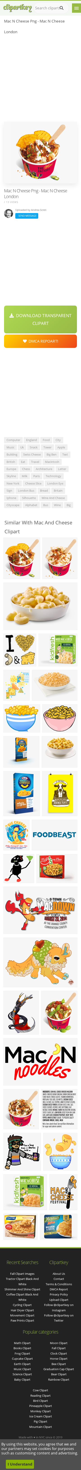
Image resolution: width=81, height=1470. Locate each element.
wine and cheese (53, 498)
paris (36, 476)
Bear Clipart (59, 1374)
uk (22, 447)
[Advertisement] (40, 79)
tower (47, 447)
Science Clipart (22, 1374)
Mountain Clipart (40, 1427)
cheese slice (33, 483)
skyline (11, 476)
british (11, 462)
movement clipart (22, 1315)
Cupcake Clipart (22, 1359)
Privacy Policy (59, 1294)
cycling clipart (22, 1305)
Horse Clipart (59, 1359)
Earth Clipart (22, 1364)
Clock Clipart (58, 1353)
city (58, 440)
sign (9, 491)
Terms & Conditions (59, 1284)
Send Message (26, 215)
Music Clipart (22, 1369)
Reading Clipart (40, 1396)
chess (26, 469)
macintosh (52, 462)
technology (53, 476)
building (12, 454)
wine (57, 505)
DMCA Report (59, 1289)
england (31, 440)
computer (13, 440)
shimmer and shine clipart (22, 1289)
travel (35, 462)
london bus (26, 491)
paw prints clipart (22, 1320)
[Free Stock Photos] (17, 7)
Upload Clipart (58, 1300)
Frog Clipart (22, 1353)
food (46, 440)
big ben (51, 454)
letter (62, 469)
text (65, 454)
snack (34, 447)
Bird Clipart (40, 1401)
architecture (44, 469)
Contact (59, 1279)
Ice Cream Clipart (40, 1416)
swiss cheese (32, 454)
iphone (11, 498)
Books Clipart (22, 1348)
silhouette (29, 498)
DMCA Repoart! (42, 341)
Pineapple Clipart (40, 1406)
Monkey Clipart (40, 1411)
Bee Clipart (59, 1364)
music (10, 447)
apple (61, 447)
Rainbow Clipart (58, 1380)
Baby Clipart (22, 1380)
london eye (55, 483)
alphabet (31, 505)
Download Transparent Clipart (43, 319)
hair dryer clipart (22, 1310)
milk (24, 476)
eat (23, 462)
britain (58, 491)
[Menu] (76, 8)
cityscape (13, 505)
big (69, 505)
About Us (59, 1274)
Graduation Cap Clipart (58, 1369)
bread (44, 491)
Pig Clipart (40, 1421)
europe (11, 469)
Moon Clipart (59, 1343)
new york (13, 483)
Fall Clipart (59, 1348)
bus (45, 505)
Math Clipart (22, 1343)
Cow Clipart (40, 1390)
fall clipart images (22, 1274)
